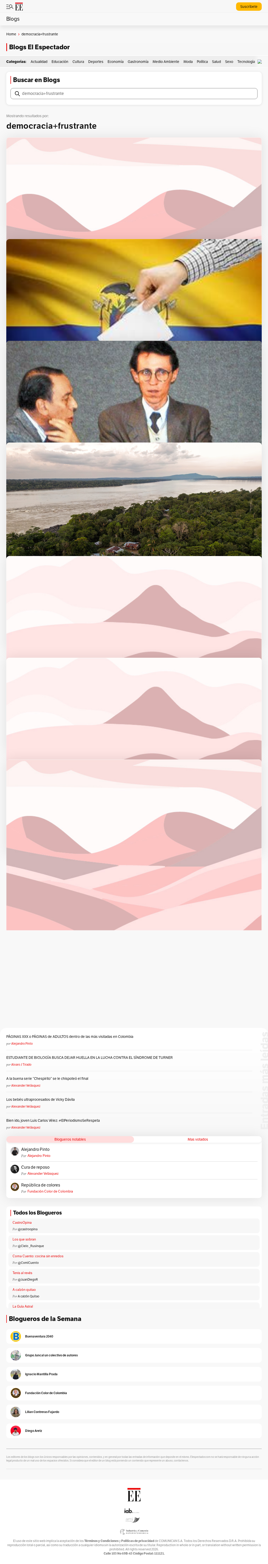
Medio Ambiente (166, 62)
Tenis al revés (22, 1273)
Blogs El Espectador (39, 47)
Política (202, 62)
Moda (188, 62)
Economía (116, 62)
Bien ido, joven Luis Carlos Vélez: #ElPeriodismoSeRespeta (53, 1120)
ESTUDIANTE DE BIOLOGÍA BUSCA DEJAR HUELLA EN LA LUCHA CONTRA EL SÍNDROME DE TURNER (89, 1057)
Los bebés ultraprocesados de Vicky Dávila (41, 1099)
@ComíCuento (28, 1263)
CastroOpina (22, 1223)
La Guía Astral (23, 1306)
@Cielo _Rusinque (31, 1246)
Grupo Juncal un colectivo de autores (51, 1355)
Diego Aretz (33, 1431)
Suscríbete (249, 6)
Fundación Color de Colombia (50, 1191)
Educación (60, 62)
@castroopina (27, 1229)
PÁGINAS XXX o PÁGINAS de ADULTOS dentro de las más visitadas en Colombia (69, 1036)
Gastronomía (138, 62)
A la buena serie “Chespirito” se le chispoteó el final (47, 1078)
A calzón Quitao (28, 1296)
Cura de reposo (35, 1167)
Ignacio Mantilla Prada (41, 1374)
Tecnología (246, 62)
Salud (216, 62)
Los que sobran (24, 1239)
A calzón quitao (24, 1290)
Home (11, 34)
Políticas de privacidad (137, 1541)
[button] (261, 61)
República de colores (40, 1185)
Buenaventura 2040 (39, 1336)
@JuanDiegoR (28, 1279)
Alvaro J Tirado (21, 1064)
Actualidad (39, 62)
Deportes (95, 62)
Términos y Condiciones (101, 1541)
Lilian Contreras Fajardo (42, 1412)
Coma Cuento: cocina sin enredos (38, 1256)
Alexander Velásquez (25, 1085)
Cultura (78, 62)
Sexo (229, 62)
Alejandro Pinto (22, 1043)
